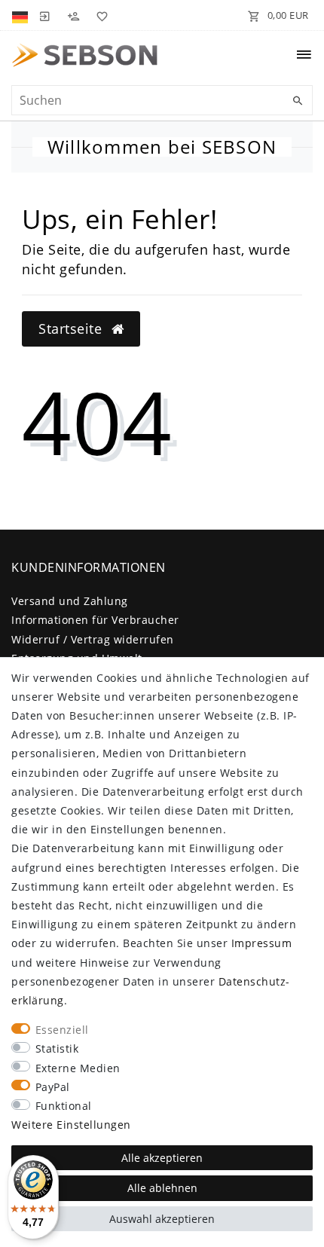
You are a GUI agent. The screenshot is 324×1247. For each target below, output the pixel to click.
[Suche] (297, 101)
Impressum (261, 943)
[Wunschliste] (99, 15)
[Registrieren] (73, 15)
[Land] (21, 15)
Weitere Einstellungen (71, 1124)
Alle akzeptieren (162, 1158)
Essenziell (62, 1029)
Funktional (63, 1106)
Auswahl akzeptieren (162, 1219)
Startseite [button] (72, 328)
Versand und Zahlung (69, 601)
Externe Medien (78, 1068)
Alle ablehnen (162, 1188)
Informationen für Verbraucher (95, 620)
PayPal (52, 1087)
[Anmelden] (44, 15)
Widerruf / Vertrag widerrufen (92, 639)
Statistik (57, 1048)
